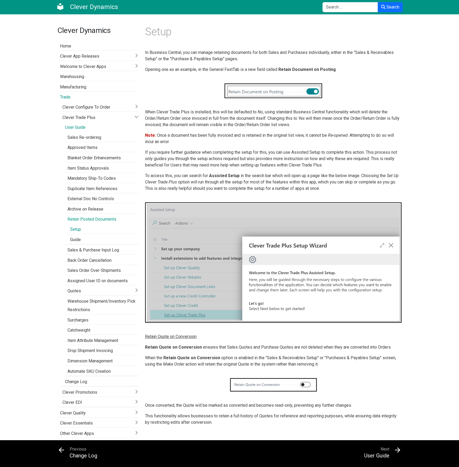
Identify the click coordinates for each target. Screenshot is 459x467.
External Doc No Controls (90, 198)
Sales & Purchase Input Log (93, 249)
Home (65, 46)
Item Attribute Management (92, 340)
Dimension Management (90, 360)
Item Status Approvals (88, 168)
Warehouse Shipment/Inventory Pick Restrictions (101, 305)
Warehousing (72, 76)
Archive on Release (85, 209)
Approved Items (82, 147)
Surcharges (77, 320)
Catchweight (78, 330)
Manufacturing (73, 86)
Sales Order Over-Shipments (94, 270)
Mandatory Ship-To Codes (91, 178)
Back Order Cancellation (89, 260)
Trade (65, 97)
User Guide (75, 127)
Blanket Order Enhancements (94, 157)
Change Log (76, 381)
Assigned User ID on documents (97, 280)
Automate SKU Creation (89, 371)
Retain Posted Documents (91, 219)
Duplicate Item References (92, 188)
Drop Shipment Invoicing (90, 350)
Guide (75, 239)
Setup (75, 229)
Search (392, 7)
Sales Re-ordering (84, 137)
